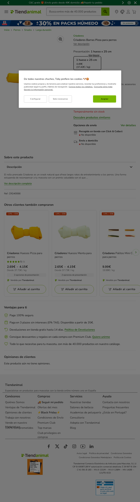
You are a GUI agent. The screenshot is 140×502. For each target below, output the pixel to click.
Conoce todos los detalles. (81, 86)
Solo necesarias (60, 98)
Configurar (35, 98)
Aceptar (104, 98)
